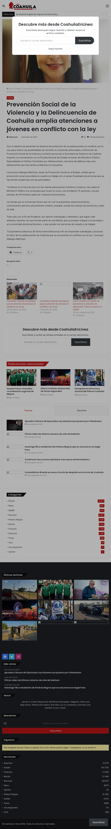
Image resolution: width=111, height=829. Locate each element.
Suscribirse (85, 40)
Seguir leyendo (55, 48)
